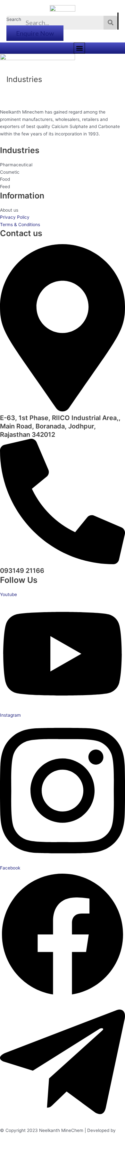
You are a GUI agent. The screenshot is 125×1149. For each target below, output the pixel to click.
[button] (79, 48)
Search (13, 19)
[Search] (110, 23)
